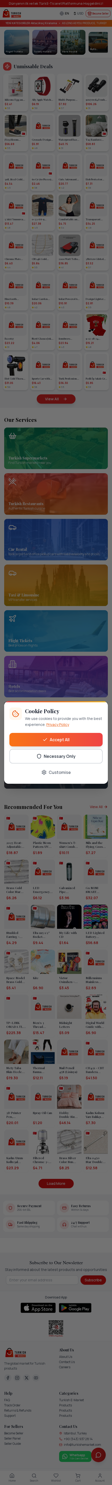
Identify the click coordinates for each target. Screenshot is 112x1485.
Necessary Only (60, 756)
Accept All (60, 739)
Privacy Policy (57, 724)
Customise (60, 772)
